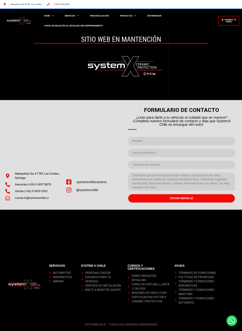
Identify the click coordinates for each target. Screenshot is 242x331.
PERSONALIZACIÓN (99, 16)
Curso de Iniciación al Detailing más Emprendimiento (73, 26)
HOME (47, 16)
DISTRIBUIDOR (154, 16)
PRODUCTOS (126, 16)
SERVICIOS (70, 16)
